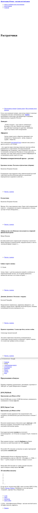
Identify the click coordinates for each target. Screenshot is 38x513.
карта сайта (7, 500)
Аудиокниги (8, 367)
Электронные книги (10, 365)
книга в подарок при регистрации (14, 4)
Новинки (7, 368)
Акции (6, 371)
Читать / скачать (9, 191)
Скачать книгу (21, 108)
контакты (7, 499)
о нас (5, 496)
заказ (5, 497)
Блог (5, 373)
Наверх (6, 508)
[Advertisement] (13, 21)
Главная (6, 362)
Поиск (6, 370)
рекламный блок (16, 142)
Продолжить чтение (10, 108)
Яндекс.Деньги (9, 488)
